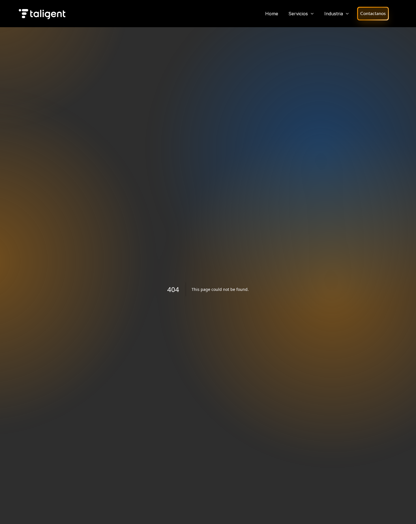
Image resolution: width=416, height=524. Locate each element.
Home (271, 13)
